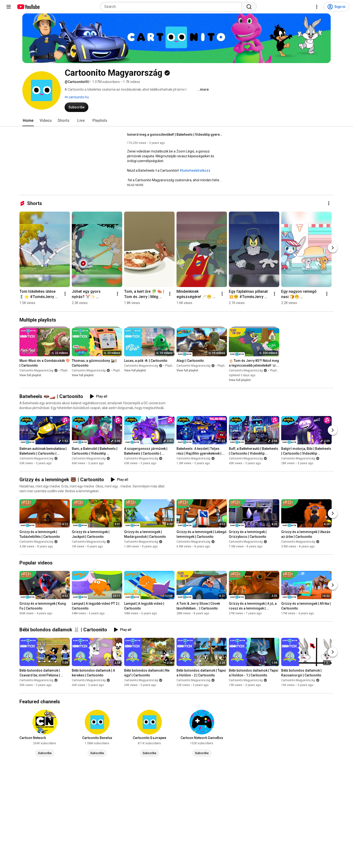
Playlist (65, 370)
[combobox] (172, 7)
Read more (135, 185)
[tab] (28, 120)
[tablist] (176, 120)
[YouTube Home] (28, 6)
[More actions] (329, 203)
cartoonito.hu (78, 97)
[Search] (249, 7)
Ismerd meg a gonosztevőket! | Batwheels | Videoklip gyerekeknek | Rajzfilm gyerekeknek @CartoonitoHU (175, 134)
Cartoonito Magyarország (36, 370)
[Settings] (317, 7)
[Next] (332, 247)
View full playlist (30, 375)
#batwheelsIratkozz (195, 170)
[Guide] (9, 7)
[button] (135, 184)
